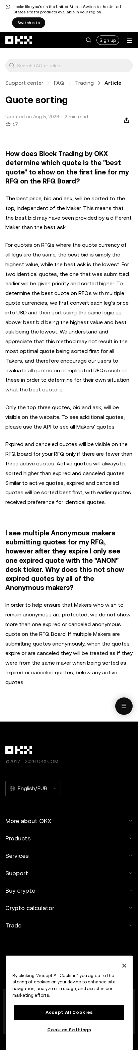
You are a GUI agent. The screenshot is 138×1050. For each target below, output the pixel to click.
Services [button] (17, 855)
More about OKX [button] (28, 820)
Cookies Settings (69, 1029)
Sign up (107, 40)
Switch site (28, 22)
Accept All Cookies (69, 1012)
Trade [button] (13, 925)
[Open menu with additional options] (129, 40)
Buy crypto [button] (20, 890)
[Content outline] (124, 706)
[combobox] (73, 65)
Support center (24, 83)
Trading (84, 83)
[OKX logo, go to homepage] (19, 40)
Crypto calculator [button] (29, 907)
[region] (69, 1003)
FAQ (59, 83)
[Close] (124, 965)
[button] (88, 40)
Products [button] (18, 838)
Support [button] (16, 873)
